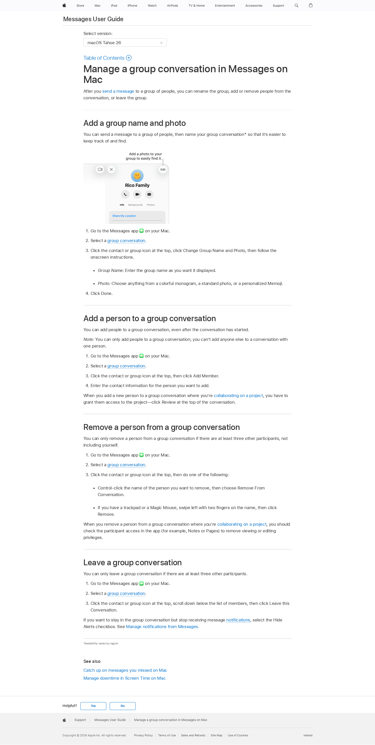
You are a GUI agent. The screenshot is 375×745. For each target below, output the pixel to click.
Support (80, 720)
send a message (118, 91)
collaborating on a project (238, 395)
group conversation (126, 240)
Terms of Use (167, 735)
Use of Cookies (238, 735)
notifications (238, 619)
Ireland (308, 735)
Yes (93, 706)
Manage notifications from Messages (162, 626)
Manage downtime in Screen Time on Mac (124, 678)
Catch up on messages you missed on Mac (125, 670)
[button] (297, 5)
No (123, 706)
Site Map (216, 735)
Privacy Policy (143, 735)
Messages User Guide (93, 19)
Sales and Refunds (193, 735)
